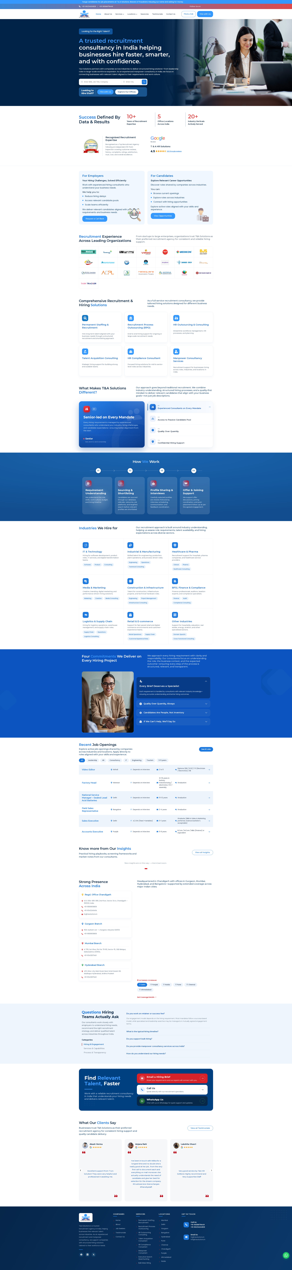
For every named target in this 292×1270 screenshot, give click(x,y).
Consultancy (115, 760)
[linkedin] (207, 6)
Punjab (155, 985)
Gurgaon (164, 1228)
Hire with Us (205, 14)
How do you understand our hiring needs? (146, 1054)
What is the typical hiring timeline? (142, 1031)
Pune (179, 985)
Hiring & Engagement (94, 1044)
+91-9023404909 (89, 6)
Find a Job (188, 14)
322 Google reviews (174, 151)
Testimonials (157, 14)
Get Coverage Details (146, 997)
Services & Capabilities (94, 1048)
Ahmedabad (146, 990)
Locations (131, 14)
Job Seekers (120, 1228)
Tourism (150, 760)
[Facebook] (203, 6)
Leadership (92, 760)
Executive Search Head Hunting (145, 1258)
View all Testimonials (200, 1128)
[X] (211, 6)
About (118, 1224)
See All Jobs (206, 749)
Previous (80, 1170)
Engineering (136, 760)
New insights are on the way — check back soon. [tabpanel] (146, 863)
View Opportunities (163, 216)
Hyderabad (165, 1237)
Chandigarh (166, 1249)
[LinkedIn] (87, 1254)
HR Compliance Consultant (144, 1246)
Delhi (143, 985)
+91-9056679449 (106, 6)
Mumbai (164, 1220)
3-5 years (162, 760)
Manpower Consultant (142, 1252)
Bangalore (165, 1233)
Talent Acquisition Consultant (145, 1240)
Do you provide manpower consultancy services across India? (155, 1046)
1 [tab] (146, 868)
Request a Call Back (95, 219)
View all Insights (202, 852)
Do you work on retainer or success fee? (145, 1014)
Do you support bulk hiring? (139, 1039)
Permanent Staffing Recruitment (146, 1221)
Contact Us (170, 14)
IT (126, 760)
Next (211, 1170)
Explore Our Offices (127, 92)
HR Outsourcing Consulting (144, 1233)
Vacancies (145, 14)
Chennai (191, 985)
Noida (167, 985)
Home (98, 14)
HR (103, 760)
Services (118, 14)
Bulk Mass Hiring (144, 1263)
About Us (108, 14)
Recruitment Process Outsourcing (146, 1227)
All (82, 760)
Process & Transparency (95, 1052)
